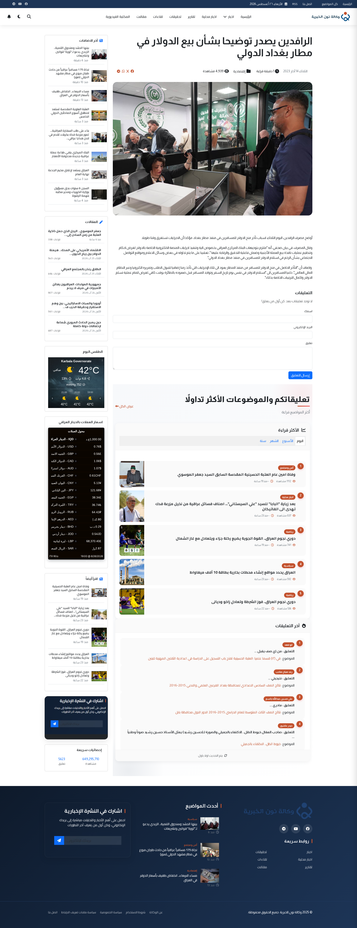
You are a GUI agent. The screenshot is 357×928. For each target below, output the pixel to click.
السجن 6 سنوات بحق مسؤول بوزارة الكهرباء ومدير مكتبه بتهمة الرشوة (71, 192)
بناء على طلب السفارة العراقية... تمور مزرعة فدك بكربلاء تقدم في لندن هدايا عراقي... (69, 134)
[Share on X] (127, 71)
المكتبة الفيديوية (118, 16)
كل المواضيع (330, 4)
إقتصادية (239, 71)
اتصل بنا (307, 4)
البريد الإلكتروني (303, 327)
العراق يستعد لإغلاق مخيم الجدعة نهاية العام (68, 172)
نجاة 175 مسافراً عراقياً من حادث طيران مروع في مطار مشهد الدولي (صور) (69, 73)
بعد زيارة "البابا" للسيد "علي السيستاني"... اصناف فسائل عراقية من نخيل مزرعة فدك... (71, 611)
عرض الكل (126, 406)
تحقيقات (175, 16)
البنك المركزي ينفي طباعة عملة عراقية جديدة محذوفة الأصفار (69, 154)
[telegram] (283, 828)
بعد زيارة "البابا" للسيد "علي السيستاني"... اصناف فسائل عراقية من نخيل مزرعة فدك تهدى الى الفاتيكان (225, 506)
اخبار (230, 16)
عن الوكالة (156, 912)
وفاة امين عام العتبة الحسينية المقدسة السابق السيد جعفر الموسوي (236, 474)
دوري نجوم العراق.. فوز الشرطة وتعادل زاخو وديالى (253, 601)
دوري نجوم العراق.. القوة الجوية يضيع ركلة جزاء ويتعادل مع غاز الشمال (235, 538)
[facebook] (307, 828)
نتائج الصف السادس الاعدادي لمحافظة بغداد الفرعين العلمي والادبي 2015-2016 (225, 685)
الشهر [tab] (274, 441)
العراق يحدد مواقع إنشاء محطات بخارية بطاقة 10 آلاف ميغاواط (242, 572)
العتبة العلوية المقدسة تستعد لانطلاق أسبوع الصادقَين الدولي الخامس (70, 113)
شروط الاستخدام (135, 912)
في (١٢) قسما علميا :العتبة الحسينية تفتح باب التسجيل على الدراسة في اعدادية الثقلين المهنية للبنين (214, 658)
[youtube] (295, 828)
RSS (295, 4)
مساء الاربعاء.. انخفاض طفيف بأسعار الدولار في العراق (70, 93)
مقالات (141, 16)
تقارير (191, 16)
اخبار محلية (209, 16)
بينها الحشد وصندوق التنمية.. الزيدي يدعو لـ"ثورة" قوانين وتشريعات (71, 51)
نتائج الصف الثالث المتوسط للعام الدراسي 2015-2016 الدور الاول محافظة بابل (228, 712)
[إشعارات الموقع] (9, 16)
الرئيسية (347, 4)
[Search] (29, 16)
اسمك (308, 311)
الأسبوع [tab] (287, 441)
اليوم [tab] (300, 441)
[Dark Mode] (19, 16)
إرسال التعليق (300, 375)
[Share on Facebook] (132, 71)
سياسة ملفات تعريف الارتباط (78, 912)
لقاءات (158, 16)
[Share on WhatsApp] (123, 71)
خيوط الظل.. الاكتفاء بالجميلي (261, 744)
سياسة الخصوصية (111, 912)
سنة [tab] (263, 441)
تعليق (309, 343)
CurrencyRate (95, 562)
